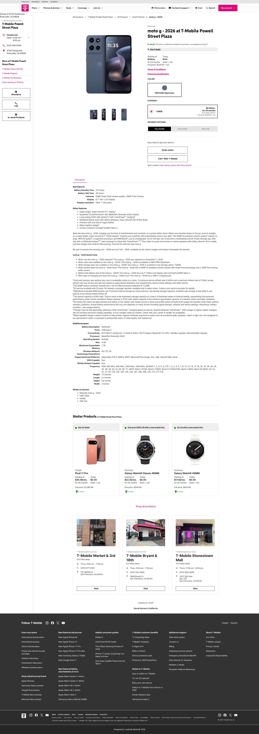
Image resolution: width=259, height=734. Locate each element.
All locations (78, 17)
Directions (16, 93)
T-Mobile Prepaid (9, 73)
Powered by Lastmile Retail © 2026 (129, 729)
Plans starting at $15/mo (13, 82)
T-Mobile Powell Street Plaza (100, 17)
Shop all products (146, 506)
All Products (122, 17)
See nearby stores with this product (175, 165)
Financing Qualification (158, 74)
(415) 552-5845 (137, 572)
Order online (167, 150)
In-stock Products (16, 115)
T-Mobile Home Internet (12, 69)
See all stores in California (146, 608)
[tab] (80, 179)
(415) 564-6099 (187, 572)
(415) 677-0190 (88, 568)
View (96, 588)
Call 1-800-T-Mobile (167, 158)
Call (16, 104)
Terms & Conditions (157, 69)
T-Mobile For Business (11, 78)
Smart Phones (138, 17)
